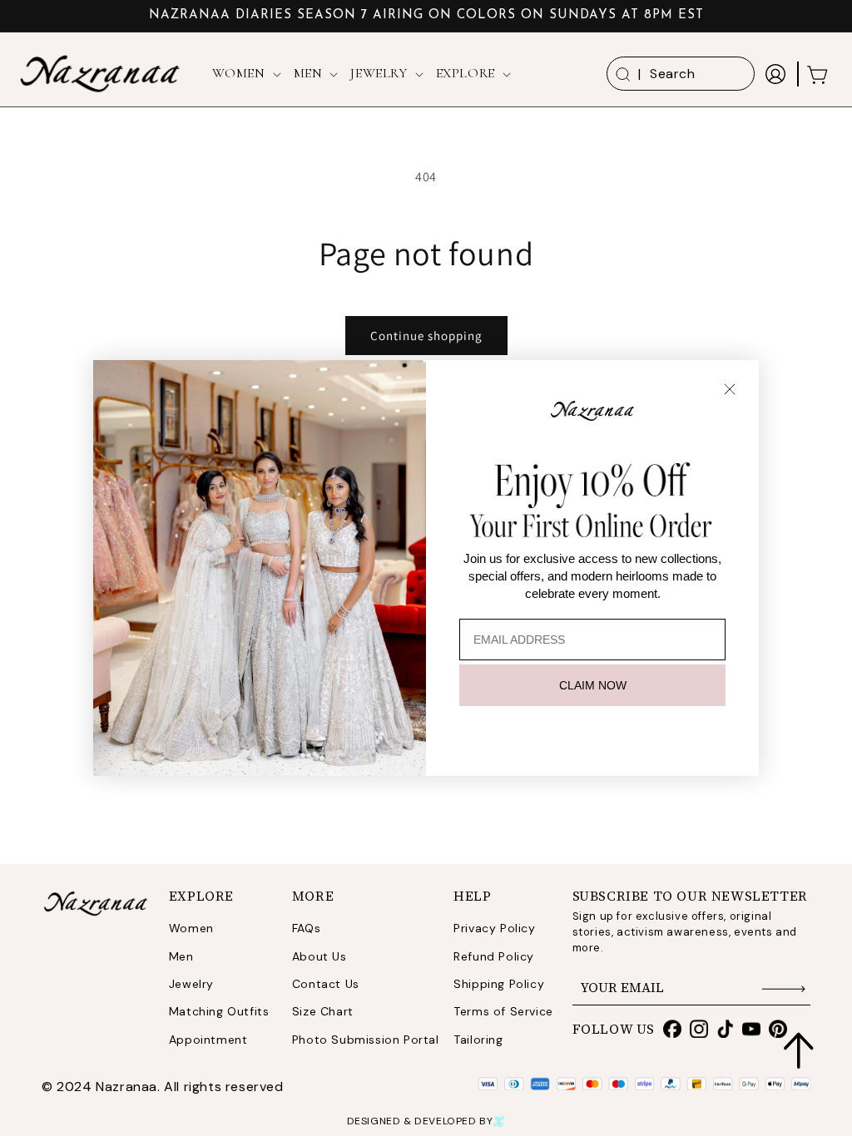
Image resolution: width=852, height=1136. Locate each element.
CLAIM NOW (593, 685)
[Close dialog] (729, 389)
